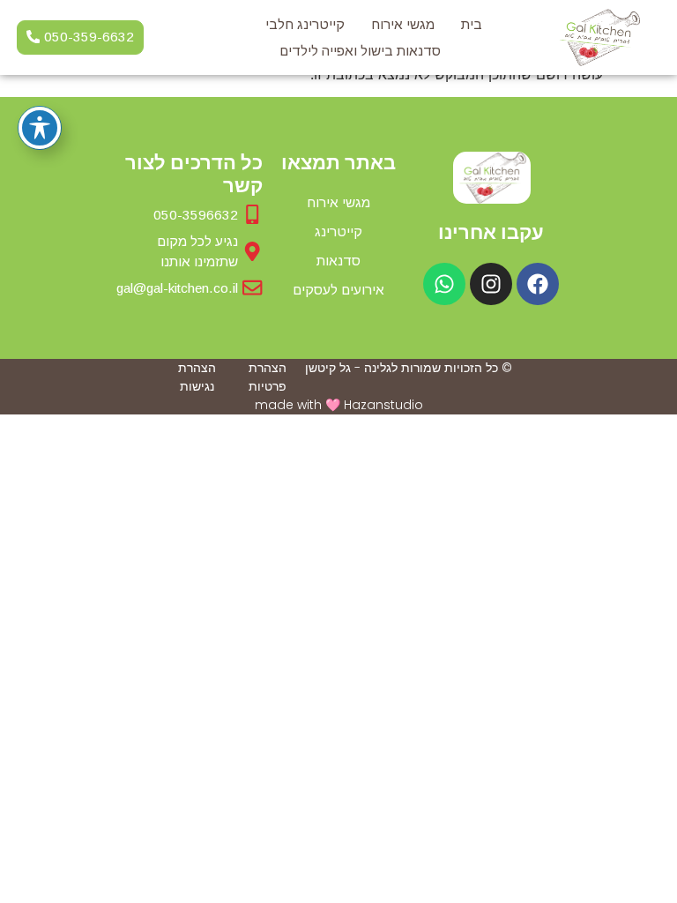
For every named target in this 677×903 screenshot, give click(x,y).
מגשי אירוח (403, 24)
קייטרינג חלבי (305, 24)
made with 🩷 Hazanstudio (339, 405)
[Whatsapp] (444, 284)
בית (471, 24)
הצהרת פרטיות (267, 377)
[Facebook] (538, 284)
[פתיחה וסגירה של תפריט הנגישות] (40, 128)
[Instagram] (491, 284)
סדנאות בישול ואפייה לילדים (360, 50)
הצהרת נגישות (197, 377)
